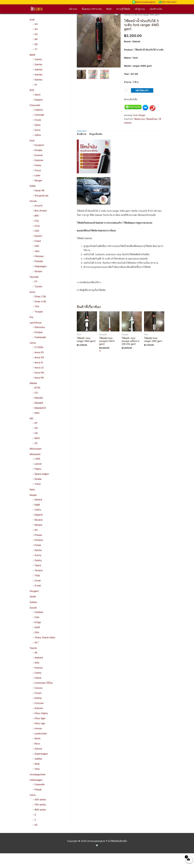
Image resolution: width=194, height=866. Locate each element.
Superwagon (41, 753)
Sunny (38, 555)
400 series (40, 799)
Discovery (40, 327)
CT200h (39, 347)
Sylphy (38, 560)
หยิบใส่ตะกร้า (142, 90)
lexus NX (39, 372)
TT (36, 49)
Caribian (39, 612)
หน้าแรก (73, 9)
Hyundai (34, 277)
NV (36, 530)
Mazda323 (40, 408)
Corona (38, 688)
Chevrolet (35, 105)
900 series (40, 809)
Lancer (38, 463)
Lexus (33, 342)
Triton (38, 484)
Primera (39, 540)
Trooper (39, 311)
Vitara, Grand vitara (45, 637)
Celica (38, 677)
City (37, 220)
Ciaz (37, 617)
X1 (36, 84)
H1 (36, 281)
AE (36, 652)
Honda (33, 201)
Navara (38, 525)
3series (38, 69)
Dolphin (39, 99)
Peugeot (34, 591)
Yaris (37, 769)
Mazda (33, 383)
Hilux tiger (40, 718)
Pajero (38, 469)
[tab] (81, 134)
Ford (32, 140)
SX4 (37, 632)
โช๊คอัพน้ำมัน (151, 119)
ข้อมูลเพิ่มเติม (95, 134)
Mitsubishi (35, 454)
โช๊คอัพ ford (139, 119)
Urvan (38, 580)
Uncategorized (37, 774)
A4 (36, 29)
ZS (36, 443)
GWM (32, 186)
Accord (38, 205)
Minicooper (36, 448)
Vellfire (38, 758)
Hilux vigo (40, 723)
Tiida (37, 575)
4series (38, 74)
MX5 (37, 413)
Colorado (39, 114)
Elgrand (39, 514)
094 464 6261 (169, 2)
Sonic (38, 130)
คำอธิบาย (81, 134)
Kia (31, 317)
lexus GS (39, 357)
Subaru (33, 602)
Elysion (38, 236)
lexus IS (39, 362)
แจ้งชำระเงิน (155, 9)
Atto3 (37, 94)
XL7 (37, 642)
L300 (37, 458)
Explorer (39, 160)
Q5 (36, 44)
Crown (38, 693)
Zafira (38, 135)
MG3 (37, 438)
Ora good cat (41, 195)
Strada (38, 479)
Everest (39, 155)
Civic (37, 225)
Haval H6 (39, 190)
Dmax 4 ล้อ (40, 301)
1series (38, 59)
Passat (38, 789)
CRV (37, 231)
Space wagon (42, 474)
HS (36, 433)
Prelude (39, 261)
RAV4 (37, 738)
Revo (37, 743)
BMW (32, 55)
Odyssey (39, 256)
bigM (37, 504)
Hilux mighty (41, 713)
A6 (36, 39)
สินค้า (109, 9)
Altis (37, 662)
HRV (37, 246)
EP (36, 423)
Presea (38, 535)
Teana (38, 565)
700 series (40, 804)
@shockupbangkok (145, 2)
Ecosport (39, 145)
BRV (37, 215)
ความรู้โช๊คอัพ (123, 9)
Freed (38, 241)
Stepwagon (41, 266)
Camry (38, 672)
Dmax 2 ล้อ (40, 296)
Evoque (39, 332)
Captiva (39, 109)
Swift (37, 627)
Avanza (38, 667)
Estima (38, 698)
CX (36, 392)
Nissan (33, 495)
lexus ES (39, 352)
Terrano (39, 570)
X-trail (38, 585)
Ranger (38, 180)
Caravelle (40, 784)
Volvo (33, 795)
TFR (37, 306)
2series (38, 64)
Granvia (39, 708)
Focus (38, 170)
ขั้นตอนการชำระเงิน (92, 9)
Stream (38, 271)
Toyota (33, 648)
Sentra (38, 550)
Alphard (39, 657)
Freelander (40, 337)
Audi (32, 19)
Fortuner (39, 703)
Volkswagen (36, 780)
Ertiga (38, 622)
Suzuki (33, 607)
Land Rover (36, 322)
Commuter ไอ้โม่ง (44, 683)
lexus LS (39, 367)
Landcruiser (41, 733)
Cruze (38, 120)
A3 (36, 24)
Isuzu (32, 292)
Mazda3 (39, 403)
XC (36, 824)
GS (36, 428)
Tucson (38, 286)
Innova (38, 728)
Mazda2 (39, 397)
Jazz (37, 251)
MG (31, 418)
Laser (37, 175)
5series (38, 79)
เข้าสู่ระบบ (140, 9)
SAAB (33, 596)
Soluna (38, 748)
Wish (37, 764)
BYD (32, 90)
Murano (39, 519)
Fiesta (38, 165)
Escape (38, 150)
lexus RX (39, 377)
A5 (36, 34)
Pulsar (38, 545)
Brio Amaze (41, 210)
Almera (38, 499)
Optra (37, 125)
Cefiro (38, 509)
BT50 (37, 387)
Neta (32, 489)
